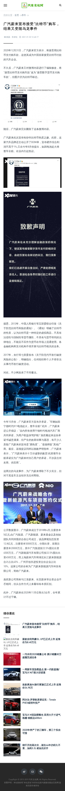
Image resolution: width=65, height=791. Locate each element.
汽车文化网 (32, 5)
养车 (24, 15)
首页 (17, 15)
